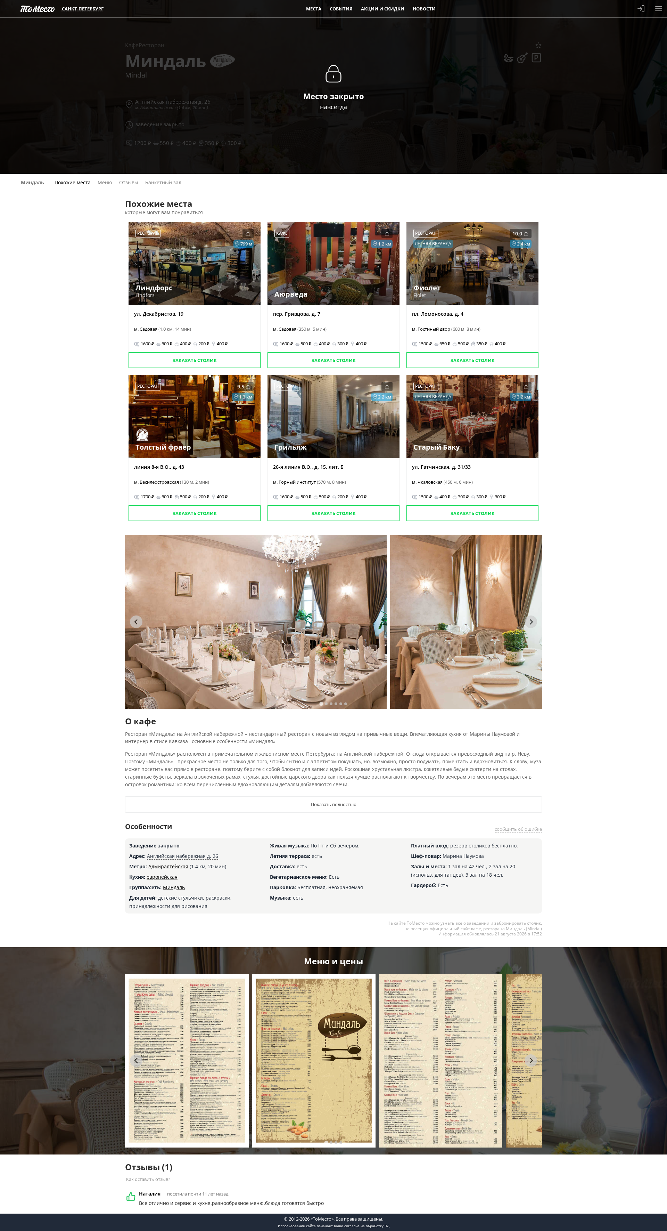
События (341, 9)
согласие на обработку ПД (366, 1225)
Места (313, 9)
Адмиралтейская (168, 866)
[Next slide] (531, 622)
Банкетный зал (163, 182)
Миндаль (174, 887)
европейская (162, 877)
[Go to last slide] (136, 622)
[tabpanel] (256, 622)
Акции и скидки (382, 9)
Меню (105, 182)
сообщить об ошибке (518, 829)
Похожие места (73, 182)
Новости (424, 9)
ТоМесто (37, 8)
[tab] (321, 704)
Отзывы (128, 182)
